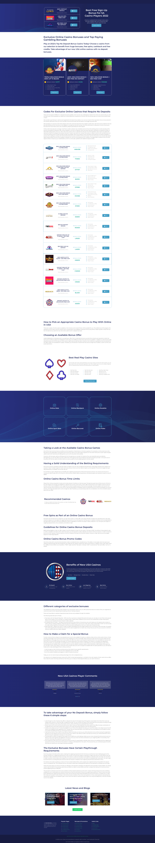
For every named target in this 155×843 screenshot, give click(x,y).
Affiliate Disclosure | (77, 836)
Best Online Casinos (79, 823)
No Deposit (52, 585)
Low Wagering (86, 585)
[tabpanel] (55, 687)
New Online (69, 585)
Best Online (103, 585)
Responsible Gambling (96, 829)
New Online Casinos (65, 823)
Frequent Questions (96, 826)
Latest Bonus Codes (79, 826)
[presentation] (75, 696)
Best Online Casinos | (70, 836)
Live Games (78, 829)
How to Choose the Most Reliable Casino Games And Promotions (77, 796)
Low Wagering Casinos (66, 829)
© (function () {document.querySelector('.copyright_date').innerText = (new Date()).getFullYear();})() (77, 839)
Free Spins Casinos (65, 826)
